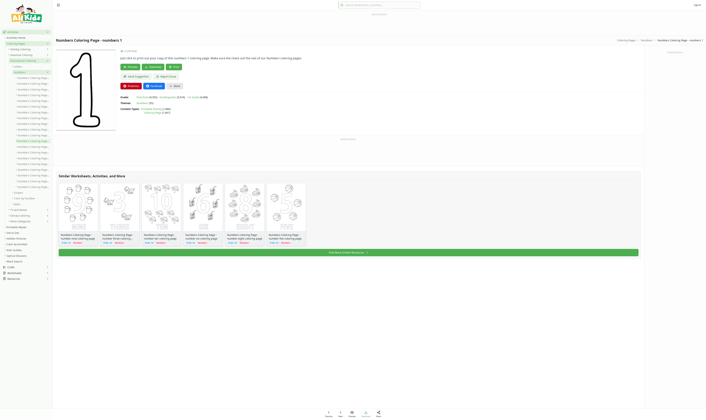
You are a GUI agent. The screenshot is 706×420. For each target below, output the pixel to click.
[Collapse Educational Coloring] (47, 60)
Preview (132, 67)
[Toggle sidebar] (58, 5)
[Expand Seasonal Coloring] (47, 55)
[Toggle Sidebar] (52, 210)
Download (155, 67)
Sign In (697, 5)
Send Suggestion (138, 76)
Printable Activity (151, 109)
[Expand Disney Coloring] (47, 215)
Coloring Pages (626, 40)
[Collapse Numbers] (47, 72)
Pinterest (133, 86)
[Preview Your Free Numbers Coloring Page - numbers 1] (86, 90)
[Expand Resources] (47, 278)
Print (176, 67)
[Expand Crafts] (47, 267)
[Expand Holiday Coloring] (47, 49)
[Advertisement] (348, 152)
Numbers (646, 40)
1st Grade (193, 97)
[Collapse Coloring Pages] (47, 43)
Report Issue (168, 76)
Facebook (156, 86)
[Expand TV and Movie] (47, 209)
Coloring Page (152, 112)
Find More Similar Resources (346, 252)
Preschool (143, 97)
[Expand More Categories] (47, 221)
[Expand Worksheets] (47, 272)
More (177, 86)
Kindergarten (168, 97)
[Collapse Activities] (47, 32)
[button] (26, 32)
